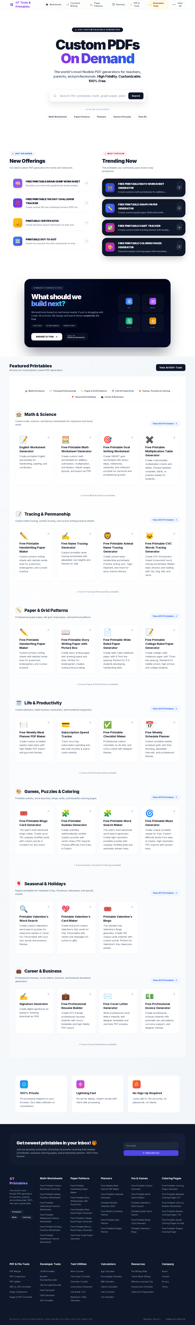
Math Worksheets (58, 117)
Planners (101, 117)
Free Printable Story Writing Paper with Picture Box (80, 1201)
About (164, 1271)
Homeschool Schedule (142, 1286)
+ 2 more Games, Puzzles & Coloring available (97, 865)
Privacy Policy (152, 1319)
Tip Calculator (107, 1297)
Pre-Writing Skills (139, 1271)
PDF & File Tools (19, 1264)
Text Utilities (79, 1264)
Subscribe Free (152, 1153)
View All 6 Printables (163, 423)
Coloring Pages (171, 1178)
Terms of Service (175, 1319)
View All (142, 117)
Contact (165, 1276)
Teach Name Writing (140, 1276)
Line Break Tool (78, 1292)
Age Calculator (108, 1271)
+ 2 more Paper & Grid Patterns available (97, 684)
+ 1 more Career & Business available (97, 1044)
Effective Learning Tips (142, 1281)
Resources (138, 1264)
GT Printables (19, 1181)
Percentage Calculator (111, 1276)
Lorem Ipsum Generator (82, 1286)
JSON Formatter (47, 1271)
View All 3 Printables (163, 893)
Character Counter (79, 1281)
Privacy (165, 1281)
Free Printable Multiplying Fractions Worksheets (49, 1218)
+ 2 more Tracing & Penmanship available (97, 591)
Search (136, 95)
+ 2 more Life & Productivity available (97, 773)
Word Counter (77, 1271)
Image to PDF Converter (21, 1297)
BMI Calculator (107, 1281)
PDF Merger (15, 1271)
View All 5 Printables (163, 980)
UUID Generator (47, 1295)
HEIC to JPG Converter (20, 1286)
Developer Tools (50, 1264)
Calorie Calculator (109, 1286)
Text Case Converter (80, 1276)
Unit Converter (108, 1292)
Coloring (26, 1217)
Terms (165, 1286)
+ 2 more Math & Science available (97, 495)
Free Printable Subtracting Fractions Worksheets (50, 1206)
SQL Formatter (46, 1300)
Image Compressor (18, 1292)
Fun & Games (139, 1178)
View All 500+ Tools (170, 367)
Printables (16, 1212)
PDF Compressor (18, 1276)
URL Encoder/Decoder (50, 1285)
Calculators (108, 1264)
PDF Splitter (15, 1281)
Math (14, 1217)
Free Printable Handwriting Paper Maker (79, 1189)
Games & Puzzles (122, 117)
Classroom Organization (142, 1292)
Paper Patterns (82, 117)
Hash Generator (47, 1290)
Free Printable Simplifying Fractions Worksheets (49, 1238)
